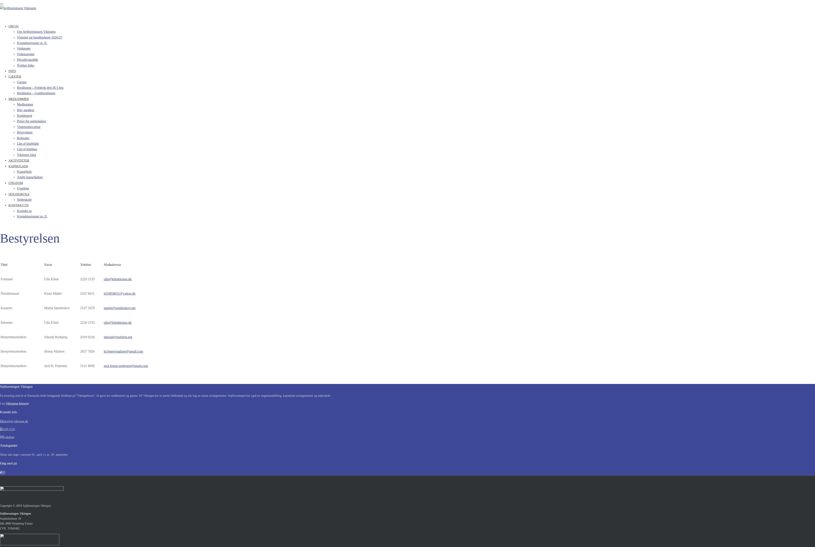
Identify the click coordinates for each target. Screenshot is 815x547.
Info (12, 71)
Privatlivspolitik (27, 59)
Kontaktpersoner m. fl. (32, 43)
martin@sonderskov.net (119, 308)
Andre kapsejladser (30, 177)
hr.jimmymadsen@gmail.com (123, 351)
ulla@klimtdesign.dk (118, 279)
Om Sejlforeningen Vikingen (36, 31)
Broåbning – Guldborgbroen (36, 93)
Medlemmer (18, 99)
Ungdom (15, 183)
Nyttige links (25, 65)
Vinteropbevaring (28, 127)
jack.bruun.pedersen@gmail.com (126, 366)
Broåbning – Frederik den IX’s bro (40, 87)
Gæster (14, 76)
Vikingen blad (26, 155)
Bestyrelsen (24, 132)
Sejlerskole (19, 194)
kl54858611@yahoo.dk (119, 293)
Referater (23, 138)
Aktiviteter (18, 160)
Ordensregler (25, 54)
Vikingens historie (17, 403)
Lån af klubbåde (28, 143)
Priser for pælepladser (31, 121)
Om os (13, 26)
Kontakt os (18, 205)
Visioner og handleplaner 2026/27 (39, 37)
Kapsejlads (18, 166)
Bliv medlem (25, 110)
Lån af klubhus (27, 149)
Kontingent (24, 115)
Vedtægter (24, 48)
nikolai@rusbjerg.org (118, 337)
